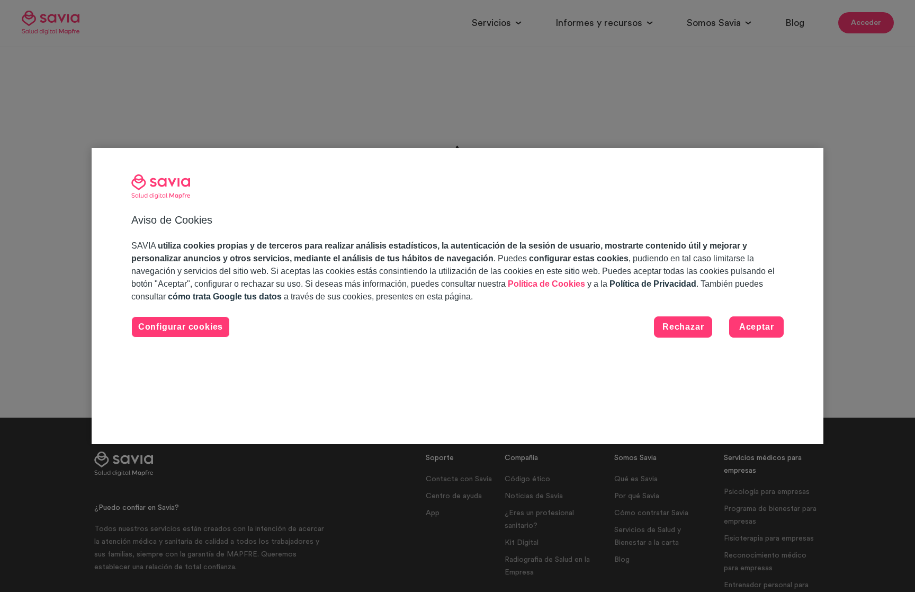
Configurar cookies (180, 326)
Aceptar (756, 326)
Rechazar (683, 326)
